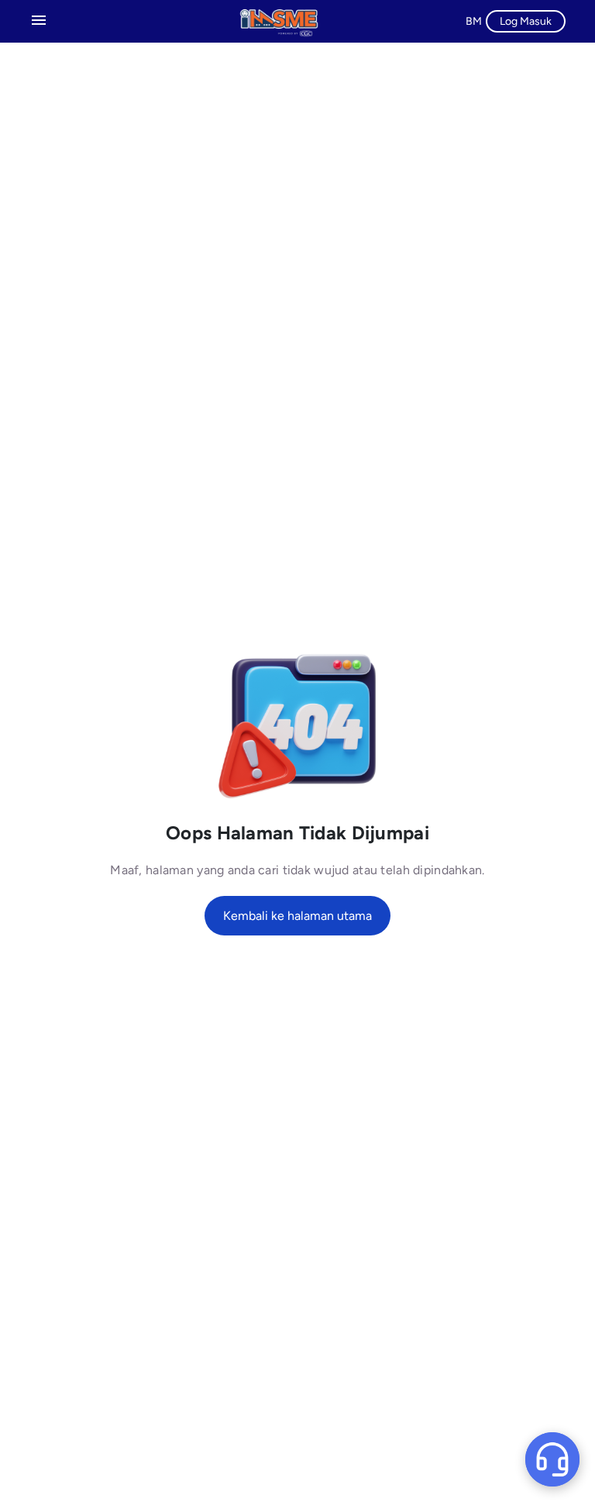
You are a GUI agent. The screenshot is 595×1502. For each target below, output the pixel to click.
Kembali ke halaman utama (297, 915)
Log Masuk (526, 21)
